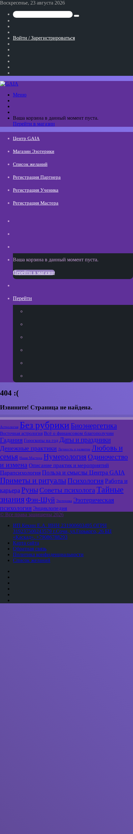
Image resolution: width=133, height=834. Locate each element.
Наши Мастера (30, 458)
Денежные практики (28, 448)
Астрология (9, 427)
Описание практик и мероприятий (69, 465)
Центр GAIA (26, 138)
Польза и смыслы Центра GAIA (83, 472)
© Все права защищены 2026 (32, 514)
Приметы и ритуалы (33, 480)
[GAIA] (9, 83)
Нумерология (65, 457)
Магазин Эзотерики (33, 151)
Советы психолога (67, 490)
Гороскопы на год (41, 440)
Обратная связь (29, 548)
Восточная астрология (21, 433)
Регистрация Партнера (37, 177)
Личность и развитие (74, 449)
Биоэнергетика (94, 425)
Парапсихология (20, 472)
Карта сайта (26, 543)
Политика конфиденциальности (48, 554)
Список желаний (30, 164)
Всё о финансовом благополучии (79, 433)
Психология (85, 481)
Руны (29, 490)
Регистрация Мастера (35, 203)
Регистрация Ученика (35, 190)
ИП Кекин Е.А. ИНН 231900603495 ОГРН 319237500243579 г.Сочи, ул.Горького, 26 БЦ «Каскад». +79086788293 (62, 531)
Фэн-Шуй (40, 500)
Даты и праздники (85, 439)
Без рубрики (44, 425)
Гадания (11, 439)
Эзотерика (64, 501)
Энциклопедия (50, 508)
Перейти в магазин (34, 123)
